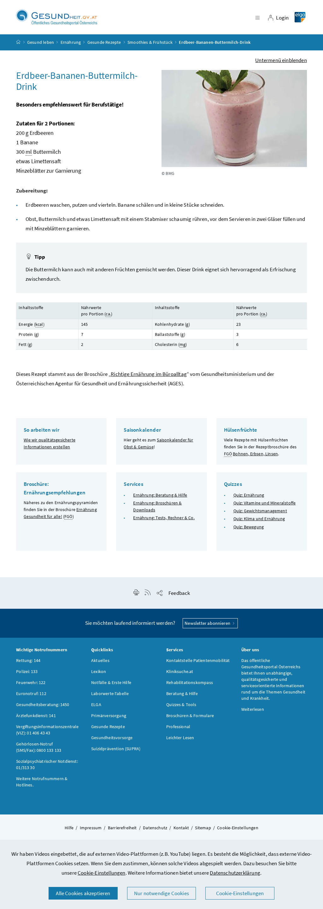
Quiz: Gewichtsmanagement (260, 511)
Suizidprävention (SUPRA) (115, 748)
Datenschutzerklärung (235, 872)
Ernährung (71, 42)
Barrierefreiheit (122, 828)
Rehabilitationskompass (189, 682)
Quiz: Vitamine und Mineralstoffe (264, 503)
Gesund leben (40, 42)
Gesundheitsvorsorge (111, 737)
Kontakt (181, 828)
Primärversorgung (108, 715)
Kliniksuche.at (179, 671)
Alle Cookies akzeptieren (83, 893)
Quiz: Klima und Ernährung (259, 518)
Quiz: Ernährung (248, 495)
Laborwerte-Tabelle (110, 693)
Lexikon (98, 671)
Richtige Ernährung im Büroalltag (149, 374)
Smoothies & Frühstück (150, 42)
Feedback (179, 593)
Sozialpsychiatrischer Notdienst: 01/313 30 (47, 764)
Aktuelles (100, 660)
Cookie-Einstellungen (102, 872)
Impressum (91, 828)
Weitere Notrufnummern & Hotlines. (42, 782)
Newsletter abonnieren (208, 623)
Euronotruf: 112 (31, 693)
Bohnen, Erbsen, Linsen (255, 454)
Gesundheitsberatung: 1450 (42, 704)
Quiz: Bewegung (248, 527)
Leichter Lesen (180, 737)
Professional (178, 726)
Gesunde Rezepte (104, 42)
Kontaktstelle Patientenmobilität (198, 660)
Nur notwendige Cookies (161, 893)
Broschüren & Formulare (190, 715)
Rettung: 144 (28, 660)
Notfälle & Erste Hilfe (111, 682)
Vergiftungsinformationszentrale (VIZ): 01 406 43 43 (47, 730)
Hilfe (69, 828)
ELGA (96, 704)
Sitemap (203, 828)
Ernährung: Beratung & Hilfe (160, 495)
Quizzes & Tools (181, 704)
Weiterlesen (252, 709)
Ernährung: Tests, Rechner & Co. (163, 518)
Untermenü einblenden (281, 60)
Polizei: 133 (27, 671)
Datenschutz (155, 828)
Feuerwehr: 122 (30, 682)
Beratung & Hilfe (182, 693)
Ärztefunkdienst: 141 (36, 715)
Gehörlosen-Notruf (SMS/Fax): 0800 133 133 (38, 747)
